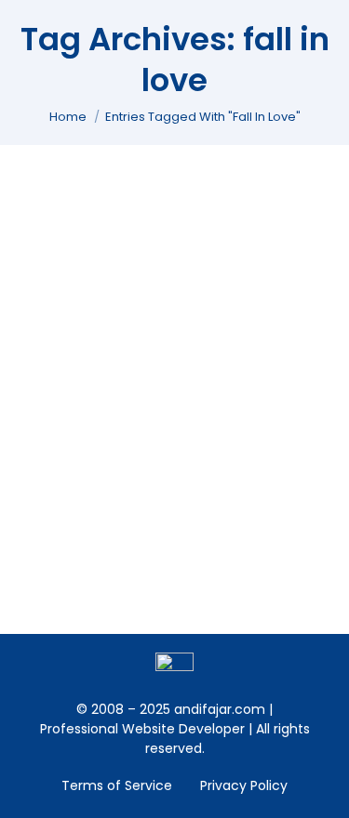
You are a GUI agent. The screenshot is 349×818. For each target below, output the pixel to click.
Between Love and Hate (142, 240)
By (126, 270)
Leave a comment (102, 290)
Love (57, 270)
